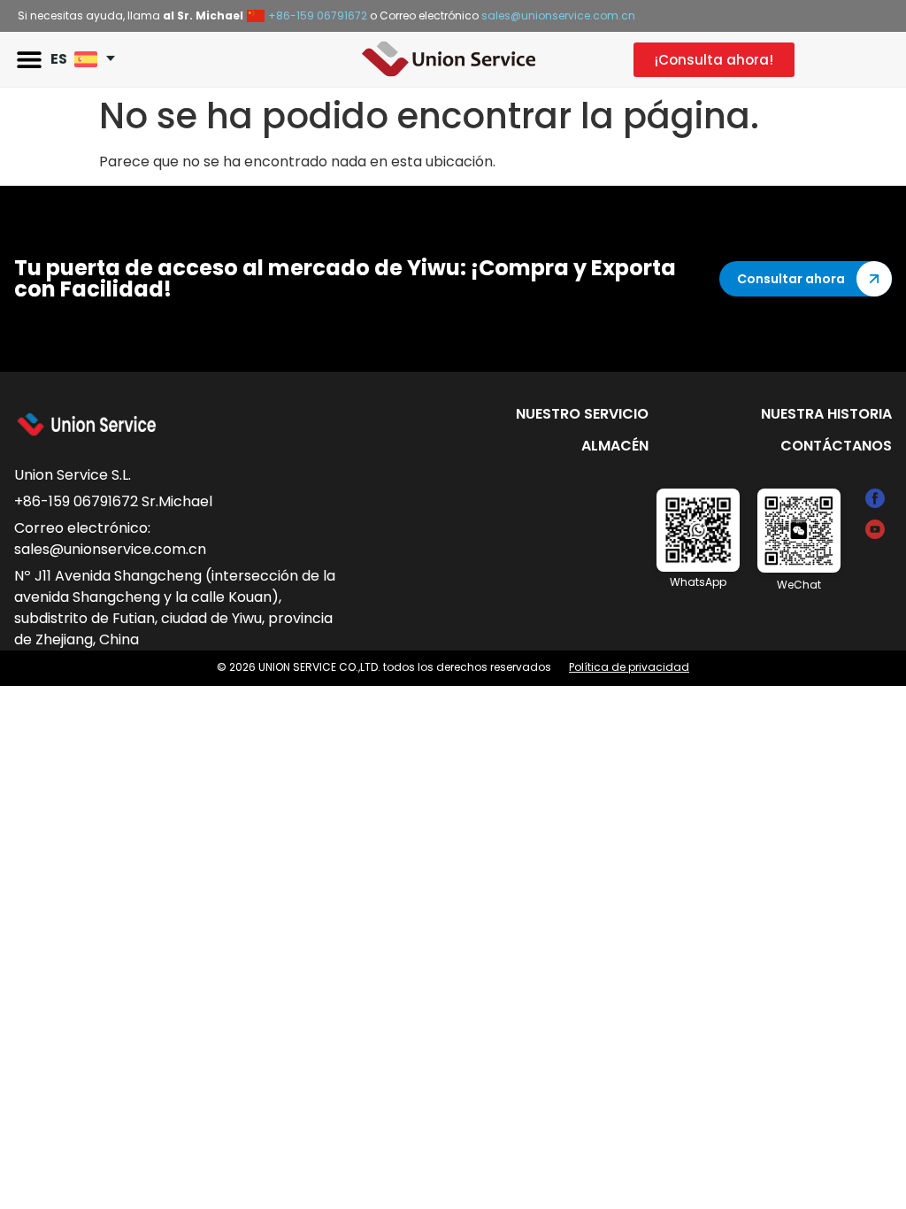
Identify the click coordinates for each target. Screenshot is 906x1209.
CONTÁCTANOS (836, 445)
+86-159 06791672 (317, 15)
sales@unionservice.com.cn (558, 15)
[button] (29, 60)
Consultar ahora (791, 279)
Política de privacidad (629, 666)
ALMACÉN (615, 445)
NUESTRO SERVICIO (582, 414)
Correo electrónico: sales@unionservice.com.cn (110, 538)
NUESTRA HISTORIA (826, 414)
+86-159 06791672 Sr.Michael (113, 501)
